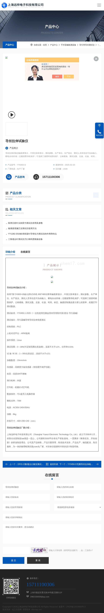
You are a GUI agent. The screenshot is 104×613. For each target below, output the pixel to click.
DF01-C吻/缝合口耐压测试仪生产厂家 (35, 464)
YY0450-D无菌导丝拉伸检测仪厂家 (83, 464)
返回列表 (54, 464)
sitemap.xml (36, 609)
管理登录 (26, 609)
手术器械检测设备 (68, 45)
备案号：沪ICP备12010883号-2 (72, 607)
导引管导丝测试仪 (87, 45)
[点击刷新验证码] (39, 550)
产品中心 (9, 45)
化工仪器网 (17, 609)
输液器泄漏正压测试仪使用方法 (22, 228)
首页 (45, 45)
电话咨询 (99, 135)
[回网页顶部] (99, 125)
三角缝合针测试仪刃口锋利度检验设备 (25, 239)
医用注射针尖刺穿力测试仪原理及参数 (25, 223)
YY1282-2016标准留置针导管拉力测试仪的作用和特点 (32, 234)
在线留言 (25, 252)
